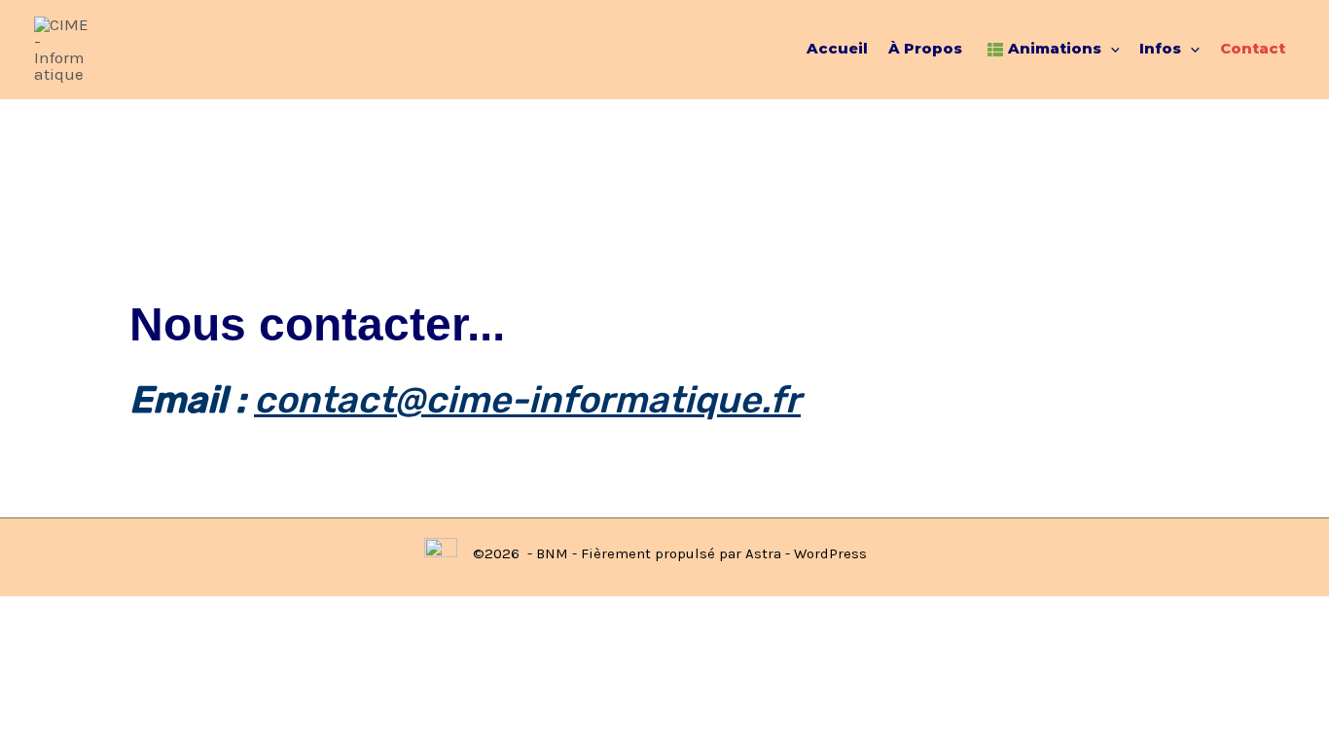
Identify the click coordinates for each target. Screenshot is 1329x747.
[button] (1110, 49)
